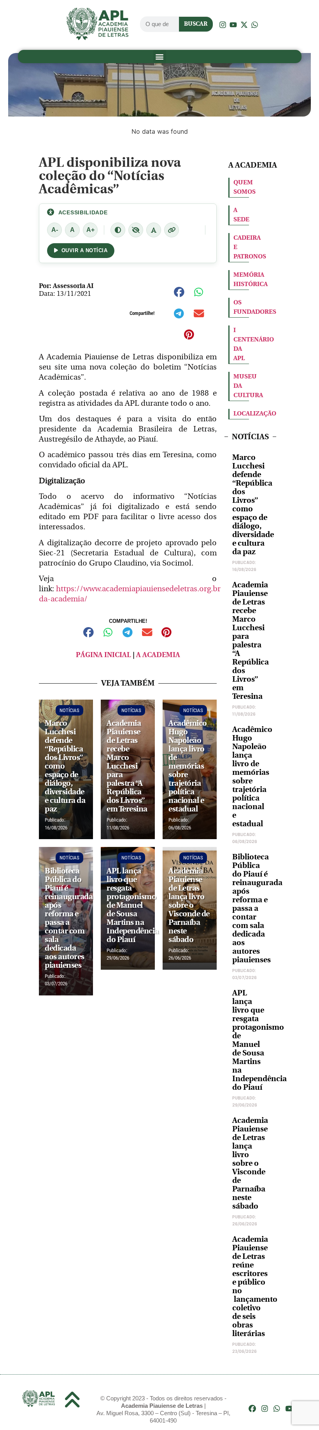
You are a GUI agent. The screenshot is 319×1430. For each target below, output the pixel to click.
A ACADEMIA (158, 655)
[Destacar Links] (171, 230)
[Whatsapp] (277, 1408)
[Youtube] (289, 1408)
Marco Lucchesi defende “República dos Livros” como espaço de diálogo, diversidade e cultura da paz (253, 504)
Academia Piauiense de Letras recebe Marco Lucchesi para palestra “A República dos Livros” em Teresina (250, 640)
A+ (90, 229)
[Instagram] (264, 1408)
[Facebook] (252, 1408)
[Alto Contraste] (117, 230)
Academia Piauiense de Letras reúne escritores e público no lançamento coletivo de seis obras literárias (254, 1286)
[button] (159, 56)
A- (54, 229)
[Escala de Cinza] (135, 230)
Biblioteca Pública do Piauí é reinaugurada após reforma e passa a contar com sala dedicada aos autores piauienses (257, 908)
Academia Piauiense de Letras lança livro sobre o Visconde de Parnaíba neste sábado (250, 1163)
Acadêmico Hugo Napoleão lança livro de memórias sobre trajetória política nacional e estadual (252, 776)
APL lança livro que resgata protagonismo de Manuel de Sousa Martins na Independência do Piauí (259, 1040)
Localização (254, 413)
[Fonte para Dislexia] (153, 230)
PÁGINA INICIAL (103, 655)
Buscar (195, 23)
